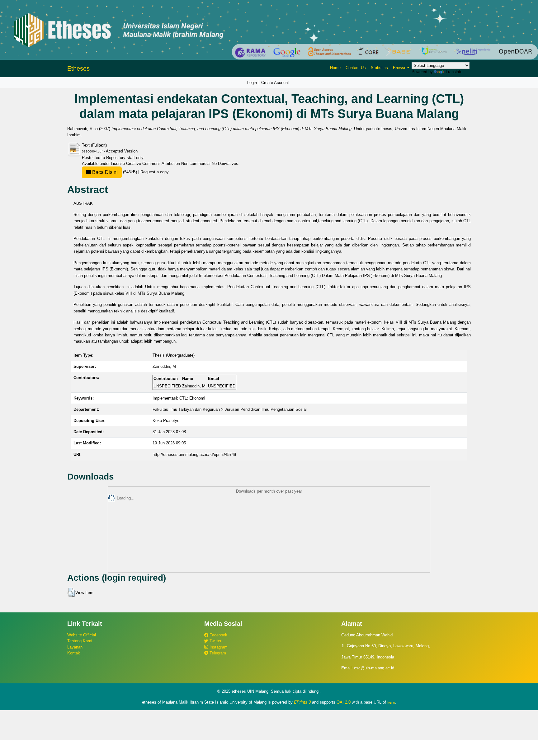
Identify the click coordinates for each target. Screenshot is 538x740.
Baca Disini (104, 172)
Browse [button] (399, 67)
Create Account (275, 82)
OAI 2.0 (344, 702)
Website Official (81, 635)
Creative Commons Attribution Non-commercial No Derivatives (182, 163)
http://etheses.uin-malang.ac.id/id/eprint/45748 (194, 454)
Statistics (379, 67)
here (391, 702)
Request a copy (154, 172)
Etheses (78, 68)
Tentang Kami (79, 641)
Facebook (217, 635)
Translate (454, 71)
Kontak (73, 653)
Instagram (218, 647)
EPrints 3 (302, 702)
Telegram (217, 653)
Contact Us (356, 67)
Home (335, 67)
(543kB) (114, 172)
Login (252, 82)
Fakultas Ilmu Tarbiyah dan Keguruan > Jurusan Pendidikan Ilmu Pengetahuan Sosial (230, 409)
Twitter (214, 641)
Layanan (75, 647)
